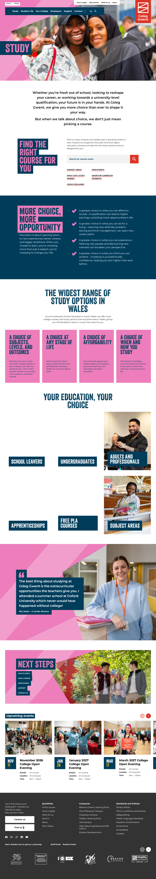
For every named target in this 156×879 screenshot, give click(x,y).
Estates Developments (90, 832)
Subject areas (74, 169)
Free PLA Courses (69, 523)
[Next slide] (148, 715)
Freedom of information (128, 822)
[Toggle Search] (95, 11)
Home (8, 4)
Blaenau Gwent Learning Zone (94, 807)
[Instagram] (11, 837)
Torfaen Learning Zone (90, 818)
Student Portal (69, 844)
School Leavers (26, 461)
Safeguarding (122, 815)
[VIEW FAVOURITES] (139, 875)
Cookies (120, 833)
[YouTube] (27, 837)
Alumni (45, 818)
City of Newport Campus (91, 811)
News (114, 2)
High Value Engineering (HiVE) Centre (94, 827)
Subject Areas (125, 525)
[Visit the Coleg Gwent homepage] (143, 11)
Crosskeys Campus (88, 815)
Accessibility (122, 829)
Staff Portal (56, 844)
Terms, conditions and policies (131, 811)
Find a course (24, 678)
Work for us (105, 2)
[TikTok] (16, 837)
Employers (55, 11)
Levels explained (75, 184)
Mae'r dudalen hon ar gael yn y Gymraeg (23, 844)
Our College (42, 11)
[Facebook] (6, 837)
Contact (78, 11)
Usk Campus (85, 822)
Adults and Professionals (124, 459)
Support (68, 11)
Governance (122, 826)
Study (17, 4)
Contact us (23, 693)
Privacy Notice (123, 807)
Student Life (27, 11)
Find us (18, 827)
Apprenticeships (28, 525)
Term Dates (47, 826)
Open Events (94, 2)
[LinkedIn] (21, 837)
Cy (91, 11)
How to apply (82, 2)
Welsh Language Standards (129, 818)
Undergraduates (77, 461)
